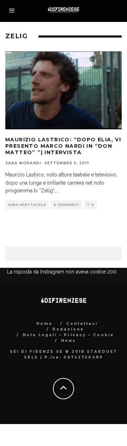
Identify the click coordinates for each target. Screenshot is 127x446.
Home (44, 323)
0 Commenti (66, 205)
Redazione (68, 329)
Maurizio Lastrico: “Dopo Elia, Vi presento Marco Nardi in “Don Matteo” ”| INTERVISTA (63, 146)
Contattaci (82, 323)
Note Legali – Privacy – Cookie (68, 335)
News (68, 340)
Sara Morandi (23, 163)
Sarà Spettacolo (27, 205)
